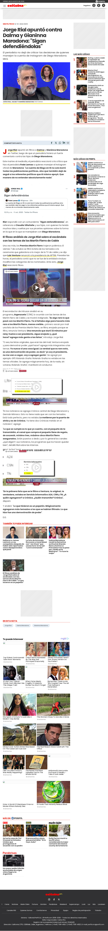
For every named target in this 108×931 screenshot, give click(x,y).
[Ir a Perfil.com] (100, 2)
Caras (7, 904)
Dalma (40, 150)
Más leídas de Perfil (84, 159)
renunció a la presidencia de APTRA (38, 255)
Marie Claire (25, 904)
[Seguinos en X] (103, 5)
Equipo (65, 910)
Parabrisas (53, 904)
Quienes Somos (26, 910)
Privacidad (55, 910)
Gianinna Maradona (41, 625)
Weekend (63, 904)
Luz (89, 904)
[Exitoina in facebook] (98, 5)
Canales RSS (11, 910)
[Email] (68, 143)
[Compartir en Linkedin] (64, 142)
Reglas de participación (82, 910)
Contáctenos (41, 910)
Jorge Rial (8, 625)
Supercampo (74, 904)
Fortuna (35, 904)
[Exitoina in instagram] (93, 5)
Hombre (43, 904)
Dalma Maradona (23, 625)
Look (83, 904)
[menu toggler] (4, 5)
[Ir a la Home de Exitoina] (17, 6)
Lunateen (101, 904)
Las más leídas (82, 54)
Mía (94, 904)
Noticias (15, 904)
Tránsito (98, 910)
